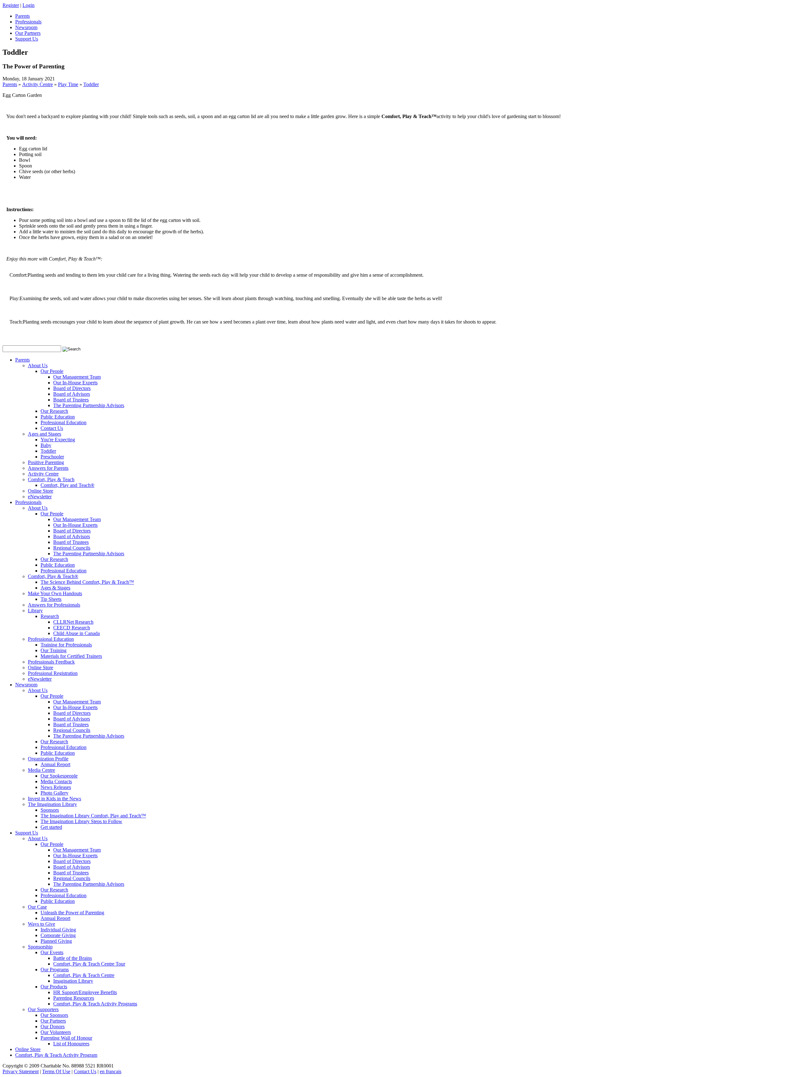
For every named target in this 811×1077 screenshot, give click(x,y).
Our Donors (53, 1026)
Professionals (28, 502)
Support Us (26, 832)
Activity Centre (37, 84)
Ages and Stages (44, 434)
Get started (51, 827)
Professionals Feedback (51, 661)
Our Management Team (77, 377)
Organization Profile (48, 758)
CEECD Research (71, 627)
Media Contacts (56, 781)
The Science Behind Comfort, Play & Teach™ (87, 582)
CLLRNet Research (73, 622)
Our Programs (55, 969)
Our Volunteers (56, 1032)
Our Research (54, 411)
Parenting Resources (73, 998)
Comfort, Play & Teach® (53, 576)
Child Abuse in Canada (76, 633)
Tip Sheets (51, 599)
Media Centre (41, 770)
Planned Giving (56, 941)
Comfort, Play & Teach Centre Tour (89, 964)
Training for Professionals (66, 644)
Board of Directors (72, 388)
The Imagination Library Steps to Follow (81, 821)
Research (50, 616)
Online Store (40, 491)
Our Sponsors (54, 1015)
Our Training (54, 650)
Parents (10, 84)
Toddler (91, 84)
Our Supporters (43, 1009)
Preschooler (52, 456)
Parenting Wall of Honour (66, 1038)
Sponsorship (40, 946)
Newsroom (26, 684)
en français (110, 1071)
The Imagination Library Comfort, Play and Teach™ (93, 815)
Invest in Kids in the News (54, 798)
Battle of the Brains (72, 958)
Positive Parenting (46, 462)
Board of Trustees (71, 399)
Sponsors (50, 810)
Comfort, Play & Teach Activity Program (56, 1055)
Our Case (37, 907)
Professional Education (63, 422)
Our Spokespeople (59, 775)
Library (35, 610)
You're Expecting (58, 439)
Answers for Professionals (54, 605)
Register (11, 5)
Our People (52, 371)
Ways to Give (41, 924)
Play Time (68, 84)
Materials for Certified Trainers (71, 656)
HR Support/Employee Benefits (85, 992)
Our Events (52, 952)
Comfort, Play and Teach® (67, 485)
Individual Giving (58, 929)
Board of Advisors (71, 394)
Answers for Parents (48, 468)
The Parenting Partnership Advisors (88, 405)
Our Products (54, 986)
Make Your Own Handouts (55, 593)
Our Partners (53, 1020)
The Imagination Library (52, 804)
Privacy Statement (21, 1071)
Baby (46, 445)
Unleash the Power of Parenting (72, 912)
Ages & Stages (55, 587)
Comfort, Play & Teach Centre (83, 975)
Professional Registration (53, 673)
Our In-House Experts (75, 382)
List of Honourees (71, 1043)
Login (28, 5)
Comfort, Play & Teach (51, 479)
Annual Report (55, 764)
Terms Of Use (56, 1071)
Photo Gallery (54, 793)
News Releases (56, 787)
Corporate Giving (58, 935)
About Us (38, 365)
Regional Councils (71, 548)
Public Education (58, 416)
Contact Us (52, 428)
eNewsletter (40, 496)
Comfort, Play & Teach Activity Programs (95, 1003)
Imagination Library (73, 981)
